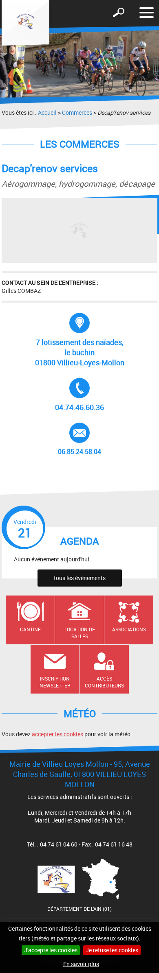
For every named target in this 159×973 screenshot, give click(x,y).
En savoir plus (81, 964)
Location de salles (79, 632)
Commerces (77, 112)
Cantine (30, 629)
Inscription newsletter (55, 682)
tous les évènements (80, 578)
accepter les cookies (57, 734)
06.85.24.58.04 (84, 439)
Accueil (47, 112)
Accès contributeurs (104, 682)
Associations (129, 629)
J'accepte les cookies (50, 950)
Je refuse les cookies (112, 950)
